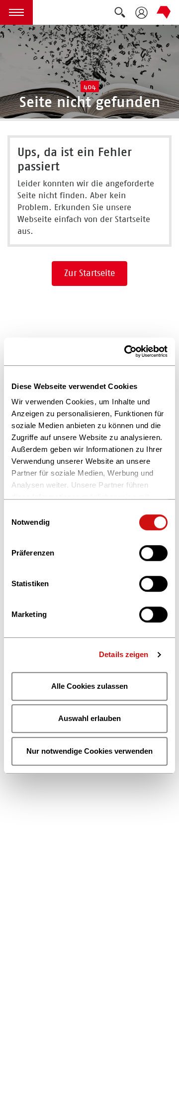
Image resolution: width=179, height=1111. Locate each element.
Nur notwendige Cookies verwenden (89, 751)
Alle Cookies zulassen (89, 686)
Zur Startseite (89, 273)
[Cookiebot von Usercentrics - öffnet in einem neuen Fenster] (126, 351)
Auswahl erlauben (89, 718)
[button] (16, 12)
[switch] (153, 553)
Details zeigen (123, 654)
